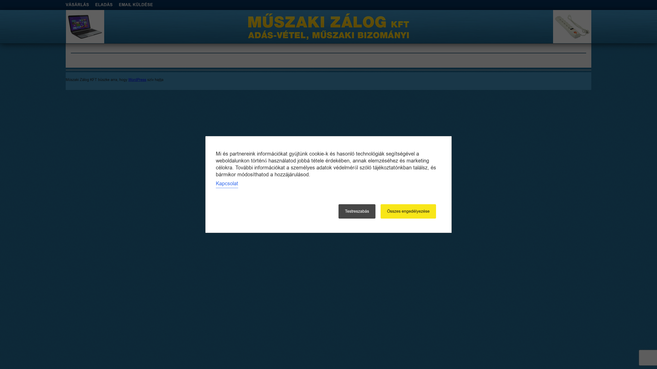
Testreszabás (357, 211)
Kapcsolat (227, 183)
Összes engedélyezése (408, 211)
